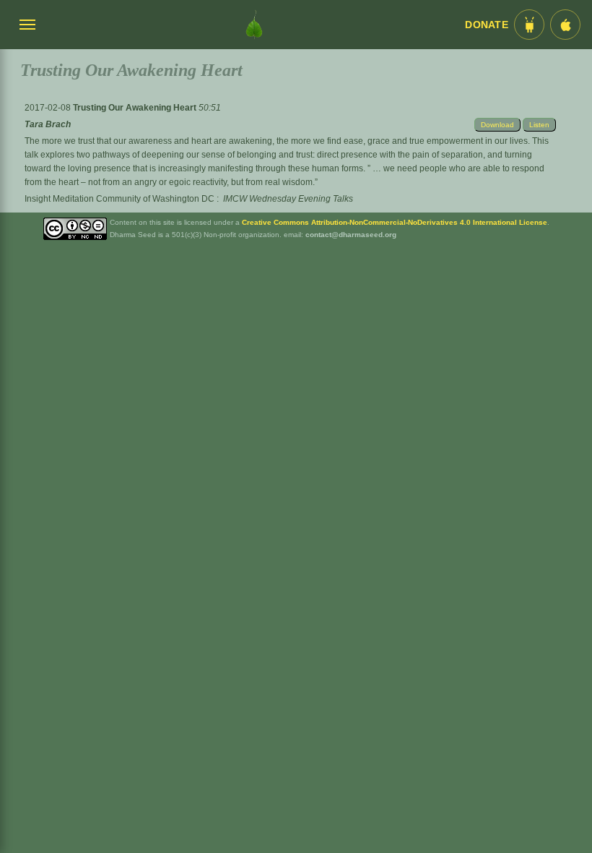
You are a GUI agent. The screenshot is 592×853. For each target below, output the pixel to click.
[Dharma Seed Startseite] (254, 24)
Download (497, 125)
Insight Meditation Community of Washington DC (119, 199)
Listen (539, 125)
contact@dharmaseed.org (350, 235)
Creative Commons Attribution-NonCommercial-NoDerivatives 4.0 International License (394, 222)
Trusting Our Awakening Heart (136, 108)
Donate (486, 25)
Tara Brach (48, 124)
